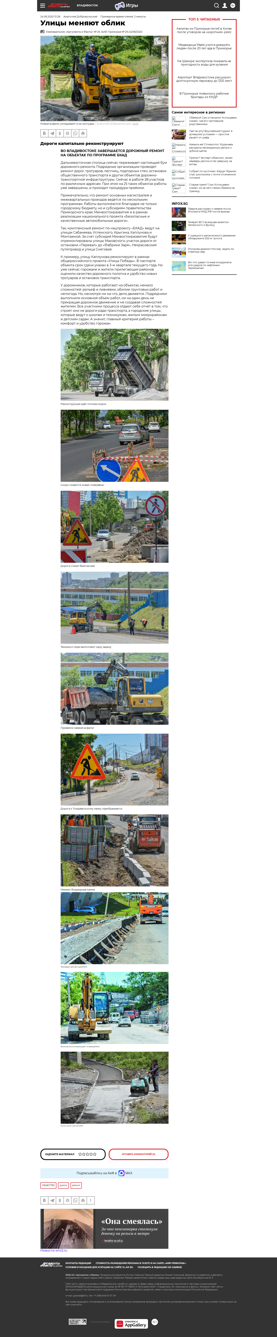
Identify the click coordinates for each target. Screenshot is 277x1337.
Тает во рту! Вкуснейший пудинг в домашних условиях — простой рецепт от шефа (210, 134)
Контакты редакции (78, 1263)
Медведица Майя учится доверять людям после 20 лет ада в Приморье (204, 46)
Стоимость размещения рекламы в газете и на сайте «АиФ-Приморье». (141, 1263)
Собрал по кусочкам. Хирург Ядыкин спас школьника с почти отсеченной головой (212, 174)
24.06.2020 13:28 (50, 16)
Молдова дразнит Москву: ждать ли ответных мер (211, 250)
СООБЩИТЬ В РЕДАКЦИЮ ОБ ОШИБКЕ (160, 1267)
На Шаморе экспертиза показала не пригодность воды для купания (204, 62)
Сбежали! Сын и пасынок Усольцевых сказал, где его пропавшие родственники (213, 121)
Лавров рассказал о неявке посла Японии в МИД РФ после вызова (209, 210)
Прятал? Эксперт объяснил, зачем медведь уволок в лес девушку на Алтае (210, 161)
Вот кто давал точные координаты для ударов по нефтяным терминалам (210, 265)
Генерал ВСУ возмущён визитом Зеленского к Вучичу (208, 223)
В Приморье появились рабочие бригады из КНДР (204, 95)
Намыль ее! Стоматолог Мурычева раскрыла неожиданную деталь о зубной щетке (211, 147)
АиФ (135, 123)
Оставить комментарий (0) (138, 1154)
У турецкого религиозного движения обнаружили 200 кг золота (211, 237)
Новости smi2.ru (53, 1250)
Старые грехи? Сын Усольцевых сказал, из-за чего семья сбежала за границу (212, 188)
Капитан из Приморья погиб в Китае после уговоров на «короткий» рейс (204, 30)
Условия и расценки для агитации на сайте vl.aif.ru (99, 1267)
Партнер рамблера (100, 1322)
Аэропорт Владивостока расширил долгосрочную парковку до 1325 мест (204, 79)
